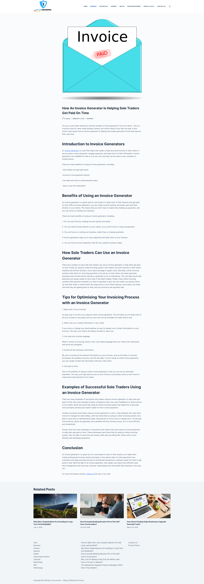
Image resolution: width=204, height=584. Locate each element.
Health (122, 6)
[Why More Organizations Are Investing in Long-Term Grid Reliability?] (55, 506)
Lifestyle (36, 559)
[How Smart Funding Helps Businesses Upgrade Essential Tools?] (149, 506)
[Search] (170, 6)
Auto (35, 543)
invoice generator (72, 151)
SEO (35, 565)
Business (93, 6)
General (114, 6)
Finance (36, 548)
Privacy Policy (149, 6)
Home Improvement (134, 6)
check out (90, 474)
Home (85, 6)
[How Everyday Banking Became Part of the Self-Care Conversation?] (102, 506)
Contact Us (161, 6)
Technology (103, 6)
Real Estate (37, 562)
